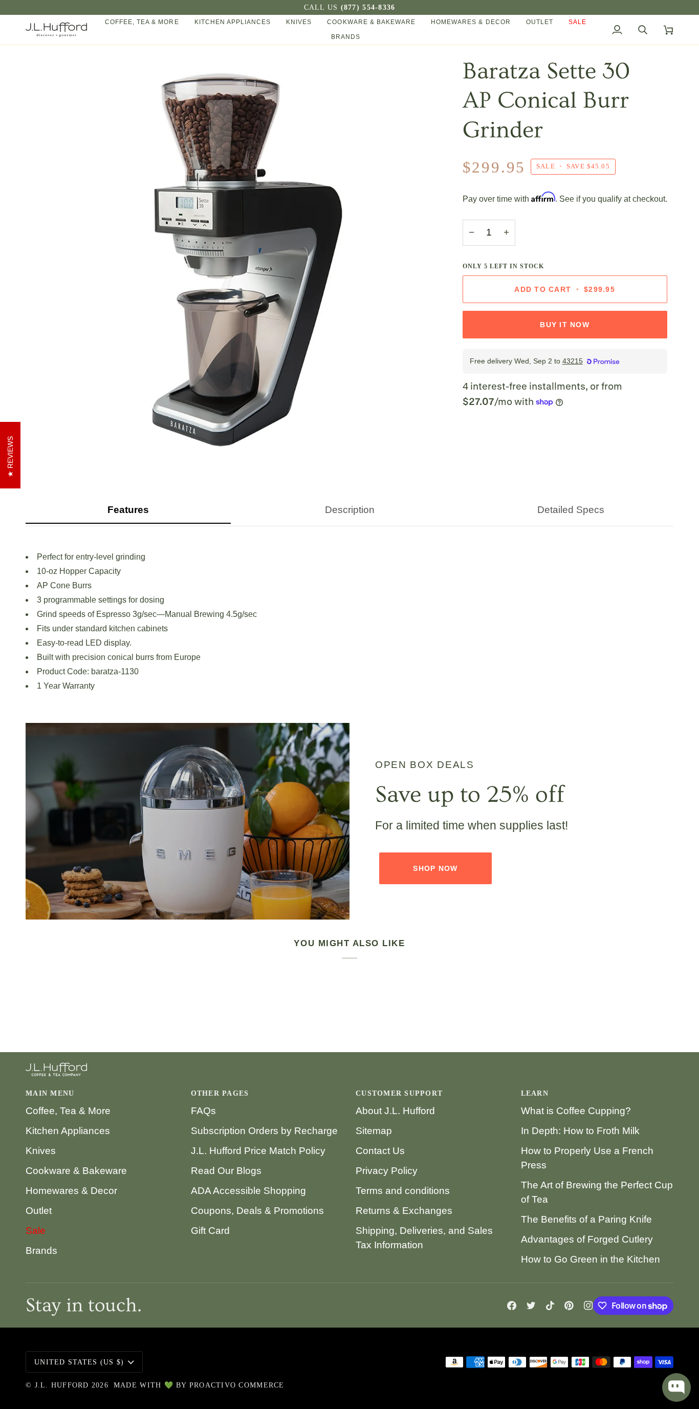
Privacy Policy (387, 1170)
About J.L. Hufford (395, 1110)
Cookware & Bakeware (76, 1170)
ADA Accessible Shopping (248, 1190)
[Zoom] (45, 443)
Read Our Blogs (226, 1170)
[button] (142, 22)
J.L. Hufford (62, 1385)
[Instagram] (588, 1305)
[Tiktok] (550, 1305)
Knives (41, 1150)
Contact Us (380, 1150)
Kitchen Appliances (68, 1130)
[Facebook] (511, 1305)
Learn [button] (535, 1093)
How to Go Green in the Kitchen (590, 1259)
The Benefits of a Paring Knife (586, 1219)
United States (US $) (79, 1362)
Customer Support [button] (399, 1093)
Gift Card (210, 1230)
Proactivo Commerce (237, 1385)
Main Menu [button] (50, 1093)
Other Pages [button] (220, 1093)
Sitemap (374, 1130)
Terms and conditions (403, 1190)
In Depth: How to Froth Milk (580, 1130)
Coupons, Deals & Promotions (257, 1210)
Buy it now (564, 325)
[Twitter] (531, 1305)
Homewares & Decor (71, 1190)
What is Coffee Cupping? (576, 1110)
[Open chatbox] (676, 1387)
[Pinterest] (569, 1305)
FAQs (203, 1110)
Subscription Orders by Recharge (264, 1130)
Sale (36, 1230)
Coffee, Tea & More (68, 1110)
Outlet (39, 1210)
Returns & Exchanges (404, 1210)
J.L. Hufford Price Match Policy (258, 1150)
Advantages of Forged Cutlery (587, 1239)
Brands (41, 1250)
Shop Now (435, 868)
